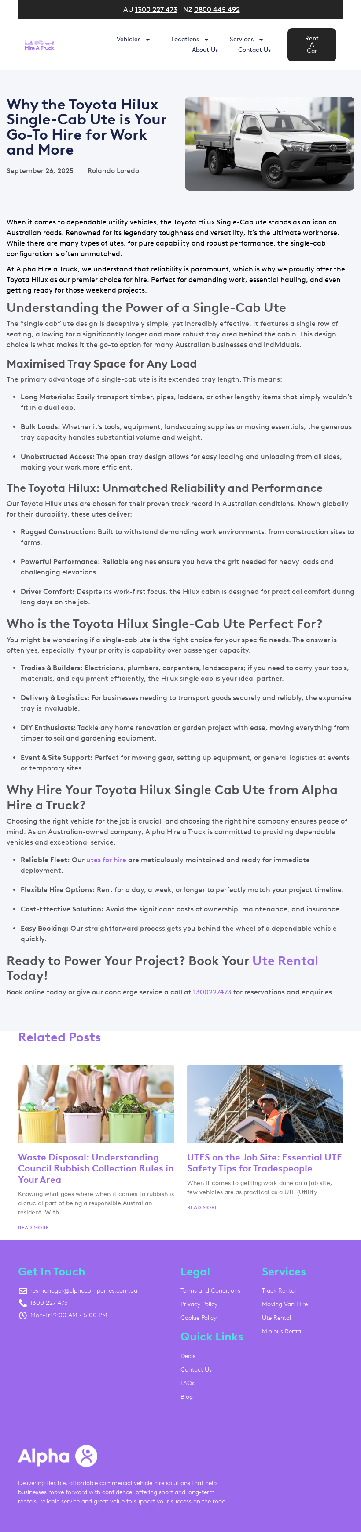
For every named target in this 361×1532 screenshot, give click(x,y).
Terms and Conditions (210, 1290)
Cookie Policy (198, 1318)
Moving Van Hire (285, 1304)
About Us (205, 50)
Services (242, 39)
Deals (187, 1356)
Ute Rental (285, 960)
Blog (186, 1397)
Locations (185, 39)
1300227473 (212, 992)
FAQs (187, 1383)
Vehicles (128, 39)
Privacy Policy (198, 1304)
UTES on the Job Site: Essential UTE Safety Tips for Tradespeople (264, 1163)
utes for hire (106, 860)
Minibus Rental (282, 1331)
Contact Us (254, 50)
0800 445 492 (217, 9)
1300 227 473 (156, 9)
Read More (33, 1228)
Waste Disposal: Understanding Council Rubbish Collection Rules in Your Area (96, 1168)
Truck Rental (279, 1290)
